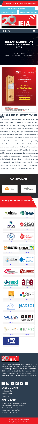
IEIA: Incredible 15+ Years (28, 12)
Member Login (7, 393)
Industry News (6, 396)
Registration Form (8, 391)
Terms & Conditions (23, 422)
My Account (8, 3)
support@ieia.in (31, 3)
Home (15, 53)
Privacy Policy (13, 422)
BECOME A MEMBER (8, 12)
